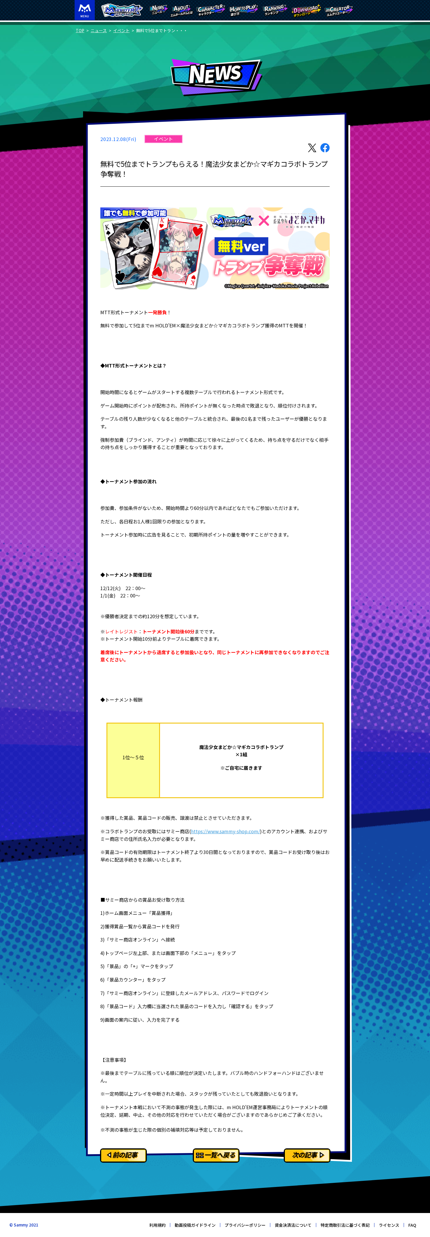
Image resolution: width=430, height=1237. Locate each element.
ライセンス (389, 1225)
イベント (121, 30)
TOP (80, 30)
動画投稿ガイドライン (195, 1225)
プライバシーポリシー (245, 1225)
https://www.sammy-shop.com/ (225, 831)
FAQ (412, 1225)
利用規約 (157, 1225)
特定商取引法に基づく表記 (345, 1225)
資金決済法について (293, 1225)
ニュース (99, 30)
